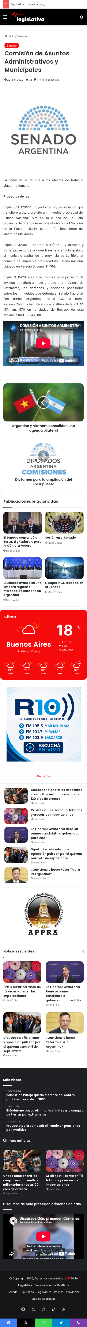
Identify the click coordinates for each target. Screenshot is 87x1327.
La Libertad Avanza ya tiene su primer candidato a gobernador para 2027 (56, 833)
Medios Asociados (43, 1298)
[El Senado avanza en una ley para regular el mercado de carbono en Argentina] (22, 568)
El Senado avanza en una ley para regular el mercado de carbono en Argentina (22, 589)
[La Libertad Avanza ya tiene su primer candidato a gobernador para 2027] (16, 835)
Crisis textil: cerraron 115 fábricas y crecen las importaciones (56, 812)
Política (58, 1292)
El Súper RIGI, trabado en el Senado (64, 585)
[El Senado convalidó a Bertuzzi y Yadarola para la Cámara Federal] (22, 522)
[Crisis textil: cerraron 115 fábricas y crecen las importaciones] (16, 816)
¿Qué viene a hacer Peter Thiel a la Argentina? (60, 1042)
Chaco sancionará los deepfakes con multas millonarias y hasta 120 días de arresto (56, 794)
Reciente (43, 776)
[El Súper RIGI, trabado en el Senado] (64, 568)
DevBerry (63, 1285)
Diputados (27, 1292)
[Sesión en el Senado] (64, 523)
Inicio (11, 36)
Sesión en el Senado (60, 537)
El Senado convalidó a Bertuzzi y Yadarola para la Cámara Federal (22, 541)
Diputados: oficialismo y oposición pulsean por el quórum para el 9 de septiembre (56, 853)
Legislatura (44, 1292)
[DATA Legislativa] (27, 17)
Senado (22, 36)
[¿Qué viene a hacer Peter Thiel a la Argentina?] (16, 875)
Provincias (73, 1292)
